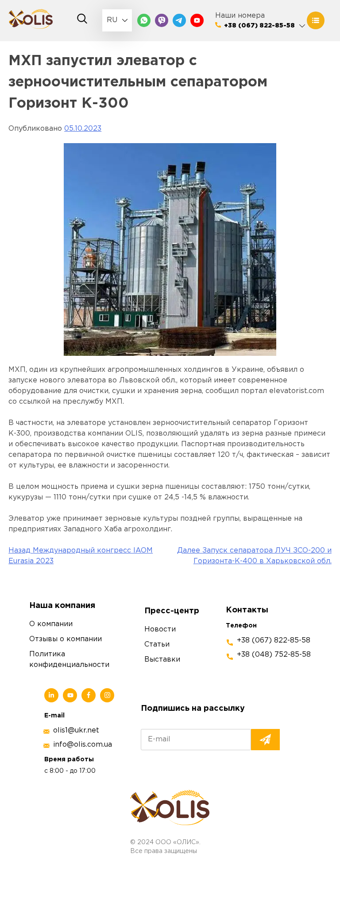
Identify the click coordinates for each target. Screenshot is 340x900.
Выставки (162, 659)
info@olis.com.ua (82, 744)
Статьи (157, 644)
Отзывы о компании (65, 639)
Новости (160, 629)
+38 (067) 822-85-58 (259, 25)
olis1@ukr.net (76, 730)
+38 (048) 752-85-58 (274, 654)
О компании (51, 624)
